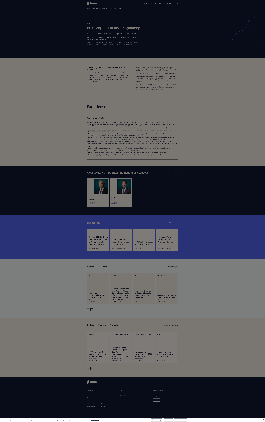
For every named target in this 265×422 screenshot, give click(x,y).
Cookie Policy (95, 420)
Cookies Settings (157, 420)
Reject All (168, 420)
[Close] (263, 419)
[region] (132, 420)
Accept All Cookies (180, 420)
